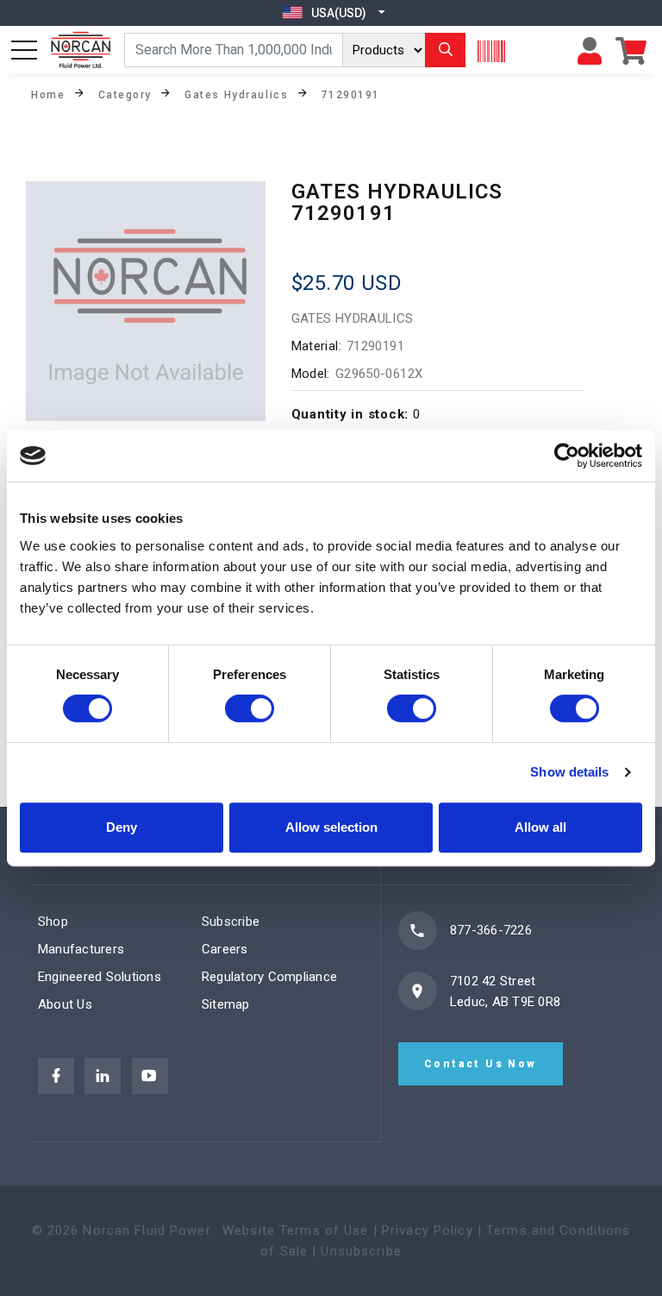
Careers (225, 949)
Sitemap (226, 1004)
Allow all (540, 827)
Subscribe (230, 921)
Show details (569, 771)
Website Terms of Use (295, 1230)
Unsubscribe (361, 1251)
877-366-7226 (491, 930)
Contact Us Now (480, 1064)
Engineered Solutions (99, 977)
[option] (146, 301)
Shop (53, 921)
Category (125, 94)
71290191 (350, 94)
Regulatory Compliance (269, 977)
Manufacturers (81, 949)
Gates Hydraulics (236, 94)
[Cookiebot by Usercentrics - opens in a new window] (566, 456)
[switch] (249, 708)
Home (48, 94)
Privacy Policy (427, 1230)
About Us (65, 1004)
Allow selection (331, 827)
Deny (121, 827)
